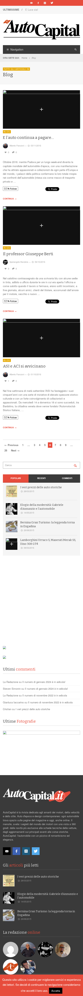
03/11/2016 (36, 145)
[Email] (31, 3)
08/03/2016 (29, 547)
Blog (7, 131)
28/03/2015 (29, 491)
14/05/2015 (29, 512)
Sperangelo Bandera (18, 261)
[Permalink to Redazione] (11, 949)
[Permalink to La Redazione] (11, 966)
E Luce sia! (31, 9)
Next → (15, 450)
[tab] (16, 478)
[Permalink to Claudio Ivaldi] (28, 966)
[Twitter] (52, 3)
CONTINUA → (9, 198)
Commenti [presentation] (67, 478)
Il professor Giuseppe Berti (28, 254)
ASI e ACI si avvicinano (24, 366)
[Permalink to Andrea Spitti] (63, 949)
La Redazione (10, 682)
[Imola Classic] (41, 750)
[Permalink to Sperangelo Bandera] (46, 949)
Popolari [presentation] (16, 478)
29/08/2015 (29, 530)
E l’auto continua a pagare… (28, 137)
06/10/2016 (40, 261)
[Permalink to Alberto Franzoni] (28, 949)
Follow (13, 188)
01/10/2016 (36, 374)
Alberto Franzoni (16, 145)
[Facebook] (38, 3)
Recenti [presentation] (41, 478)
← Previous (11, 445)
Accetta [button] (55, 991)
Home (24, 57)
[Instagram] (45, 3)
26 (5, 450)
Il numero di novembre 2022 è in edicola (44, 695)
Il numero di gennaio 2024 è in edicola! (43, 682)
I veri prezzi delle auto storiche (41, 487)
